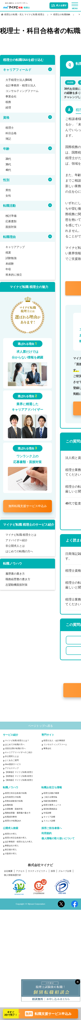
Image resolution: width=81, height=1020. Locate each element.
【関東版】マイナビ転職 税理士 (19, 786)
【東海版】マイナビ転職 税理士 (19, 794)
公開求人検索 (10, 842)
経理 (8, 107)
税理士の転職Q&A (13, 835)
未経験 (10, 263)
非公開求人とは (15, 545)
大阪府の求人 (11, 868)
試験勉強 (11, 258)
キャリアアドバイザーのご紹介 (18, 766)
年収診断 (47, 827)
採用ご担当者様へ (51, 842)
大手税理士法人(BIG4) (19, 79)
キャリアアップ (15, 247)
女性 (8, 195)
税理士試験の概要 (51, 807)
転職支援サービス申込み (27, 506)
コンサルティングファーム (22, 90)
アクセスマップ (12, 782)
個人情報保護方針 (12, 889)
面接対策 (11, 226)
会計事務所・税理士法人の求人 (18, 856)
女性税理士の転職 (13, 811)
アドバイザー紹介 (17, 540)
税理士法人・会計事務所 (54, 755)
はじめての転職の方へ (19, 551)
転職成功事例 (11, 831)
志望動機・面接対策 (14, 823)
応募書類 (11, 221)
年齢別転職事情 (50, 815)
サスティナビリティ (37, 885)
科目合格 (11, 133)
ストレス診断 (49, 835)
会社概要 (8, 885)
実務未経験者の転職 (14, 815)
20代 (8, 158)
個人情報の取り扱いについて (58, 852)
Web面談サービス (13, 778)
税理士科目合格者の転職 (16, 807)
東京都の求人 (11, 864)
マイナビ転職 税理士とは (21, 534)
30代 (8, 164)
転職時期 (9, 819)
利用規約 (46, 847)
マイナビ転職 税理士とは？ (17, 755)
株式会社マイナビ (40, 879)
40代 (8, 170)
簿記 (8, 138)
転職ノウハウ (10, 801)
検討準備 (11, 215)
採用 (53, 885)
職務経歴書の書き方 (18, 579)
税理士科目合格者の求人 (16, 852)
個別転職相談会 (50, 823)
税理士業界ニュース (52, 819)
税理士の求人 (11, 848)
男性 (8, 190)
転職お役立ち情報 (51, 801)
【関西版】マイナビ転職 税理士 (19, 790)
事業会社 (11, 96)
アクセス (20, 885)
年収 (8, 269)
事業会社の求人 (12, 860)
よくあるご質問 (12, 774)
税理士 (10, 127)
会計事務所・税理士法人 (21, 85)
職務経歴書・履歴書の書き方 (17, 827)
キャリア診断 (49, 831)
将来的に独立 (14, 274)
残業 (8, 252)
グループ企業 (64, 885)
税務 (8, 102)
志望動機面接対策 (17, 584)
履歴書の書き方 (15, 573)
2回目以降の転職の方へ (15, 763)
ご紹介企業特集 (50, 811)
